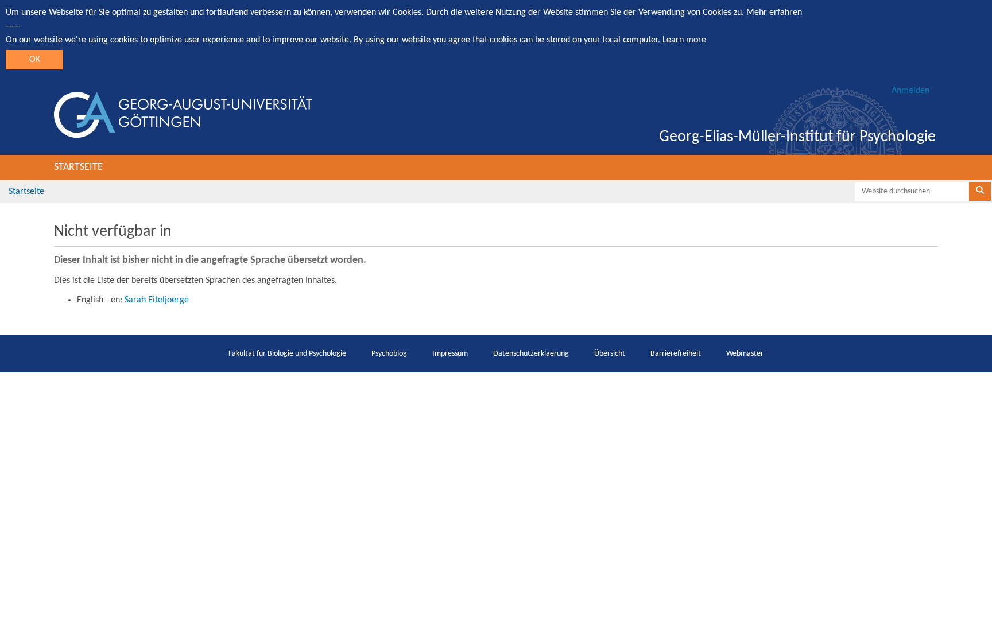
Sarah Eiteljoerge (157, 300)
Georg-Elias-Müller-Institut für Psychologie (797, 137)
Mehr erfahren (774, 12)
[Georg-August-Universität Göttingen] (183, 115)
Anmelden (910, 90)
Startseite (78, 167)
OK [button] (34, 59)
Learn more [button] (684, 40)
